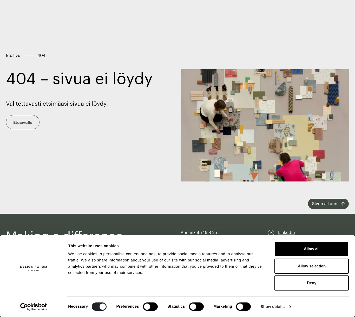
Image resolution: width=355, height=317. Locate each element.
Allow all (311, 249)
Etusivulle (22, 122)
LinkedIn (286, 233)
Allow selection (312, 266)
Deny (311, 283)
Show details (273, 307)
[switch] (150, 306)
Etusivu (13, 55)
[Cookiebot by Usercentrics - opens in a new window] (33, 307)
